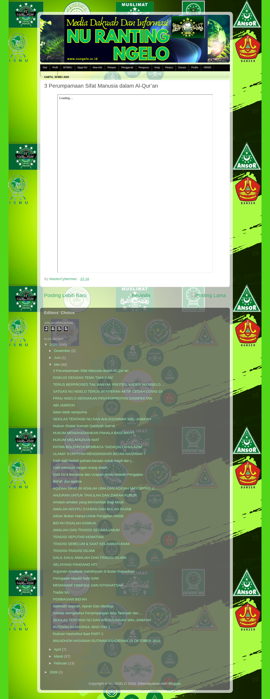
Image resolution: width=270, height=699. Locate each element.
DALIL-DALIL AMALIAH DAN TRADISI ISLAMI (89, 558)
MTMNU (67, 67)
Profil (55, 67)
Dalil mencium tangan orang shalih (80, 468)
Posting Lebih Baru (65, 295)
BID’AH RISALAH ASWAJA (74, 523)
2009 (54, 672)
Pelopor (112, 67)
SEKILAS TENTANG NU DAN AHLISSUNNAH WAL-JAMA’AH (102, 419)
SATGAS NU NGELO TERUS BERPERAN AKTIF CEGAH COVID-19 (107, 391)
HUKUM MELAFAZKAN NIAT (76, 440)
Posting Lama (210, 295)
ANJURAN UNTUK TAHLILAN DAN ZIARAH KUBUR (95, 495)
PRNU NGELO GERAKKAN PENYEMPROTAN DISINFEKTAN (102, 398)
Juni (57, 358)
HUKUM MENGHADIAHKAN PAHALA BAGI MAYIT (93, 433)
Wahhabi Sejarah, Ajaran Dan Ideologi (83, 606)
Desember (62, 351)
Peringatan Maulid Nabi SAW (76, 578)
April (57, 649)
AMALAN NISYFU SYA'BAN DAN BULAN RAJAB (92, 509)
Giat (45, 67)
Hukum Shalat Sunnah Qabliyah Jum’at (84, 426)
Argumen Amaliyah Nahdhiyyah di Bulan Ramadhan (94, 571)
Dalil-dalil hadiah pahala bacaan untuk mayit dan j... (93, 461)
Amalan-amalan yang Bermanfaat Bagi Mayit (88, 502)
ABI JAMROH (64, 405)
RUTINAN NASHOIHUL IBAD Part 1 (81, 627)
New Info (97, 67)
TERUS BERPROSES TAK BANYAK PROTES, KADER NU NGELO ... (108, 385)
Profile (194, 67)
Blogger (174, 684)
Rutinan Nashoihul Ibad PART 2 (78, 634)
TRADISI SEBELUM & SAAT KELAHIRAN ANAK (91, 544)
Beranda (140, 295)
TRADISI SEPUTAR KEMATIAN (78, 537)
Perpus (169, 67)
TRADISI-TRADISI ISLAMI (74, 551)
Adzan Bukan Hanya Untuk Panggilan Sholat (88, 516)
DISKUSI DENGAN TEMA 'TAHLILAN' (83, 378)
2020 (54, 345)
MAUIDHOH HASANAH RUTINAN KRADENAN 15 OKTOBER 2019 (106, 641)
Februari (60, 663)
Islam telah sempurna (70, 412)
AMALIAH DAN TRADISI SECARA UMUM (86, 530)
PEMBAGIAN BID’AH (70, 599)
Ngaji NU (82, 67)
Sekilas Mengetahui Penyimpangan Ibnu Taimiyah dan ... (98, 613)
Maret (58, 656)
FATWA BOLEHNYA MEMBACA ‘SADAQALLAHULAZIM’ (98, 447)
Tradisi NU (61, 592)
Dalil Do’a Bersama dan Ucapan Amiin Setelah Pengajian (98, 475)
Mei (57, 365)
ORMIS (207, 67)
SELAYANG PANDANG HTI (75, 565)
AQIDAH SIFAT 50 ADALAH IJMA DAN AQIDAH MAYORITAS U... (105, 488)
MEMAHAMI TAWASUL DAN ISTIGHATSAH (88, 585)
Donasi (182, 67)
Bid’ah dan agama (67, 481)
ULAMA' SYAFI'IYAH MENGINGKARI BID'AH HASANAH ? (99, 454)
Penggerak (127, 67)
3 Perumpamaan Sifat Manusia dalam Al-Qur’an (90, 371)
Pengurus (144, 67)
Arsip (157, 67)
